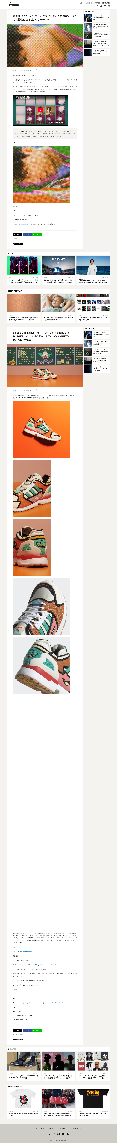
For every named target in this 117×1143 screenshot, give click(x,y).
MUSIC (81, 3)
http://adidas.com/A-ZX (26, 951)
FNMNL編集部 (25, 70)
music (14, 13)
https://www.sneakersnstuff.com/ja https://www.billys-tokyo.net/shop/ (44, 1003)
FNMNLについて (39, 1128)
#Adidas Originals (18, 1034)
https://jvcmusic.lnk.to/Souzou (21, 224)
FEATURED (106, 3)
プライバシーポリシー (75, 1128)
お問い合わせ (52, 1128)
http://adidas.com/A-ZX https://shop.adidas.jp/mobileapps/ (40, 965)
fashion (15, 329)
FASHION (89, 3)
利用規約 (62, 1128)
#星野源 (15, 239)
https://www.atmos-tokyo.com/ (32, 994)
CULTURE (97, 3)
